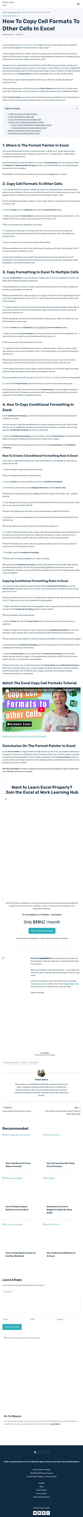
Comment (7, 1292)
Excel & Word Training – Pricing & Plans (42, 1477)
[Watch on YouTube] (10, 736)
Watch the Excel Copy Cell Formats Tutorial (24, 131)
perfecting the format (26, 45)
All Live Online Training (41, 1470)
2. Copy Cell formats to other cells (21, 117)
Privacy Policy (41, 1493)
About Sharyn (41, 1490)
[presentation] (20, 1146)
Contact (41, 1483)
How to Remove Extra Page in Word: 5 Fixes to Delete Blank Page (63, 1111)
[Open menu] (78, 4)
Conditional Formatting (11, 1062)
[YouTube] (35, 1513)
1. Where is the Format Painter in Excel (22, 114)
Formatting (33, 1062)
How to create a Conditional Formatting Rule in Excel (31, 125)
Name (5, 1319)
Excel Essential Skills (10, 16)
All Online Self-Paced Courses (41, 1473)
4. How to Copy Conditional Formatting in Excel (26, 122)
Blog (41, 1487)
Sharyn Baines (8, 34)
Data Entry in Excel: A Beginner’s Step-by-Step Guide (59, 1209)
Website (60, 1319)
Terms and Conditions (41, 1497)
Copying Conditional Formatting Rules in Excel (28, 128)
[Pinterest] (44, 1513)
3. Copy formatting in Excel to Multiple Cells (24, 120)
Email (32, 1319)
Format (24, 1062)
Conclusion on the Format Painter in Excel (24, 133)
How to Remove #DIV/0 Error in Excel (16, 1109)
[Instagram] (48, 1513)
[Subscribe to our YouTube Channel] (32, 736)
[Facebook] (39, 1513)
